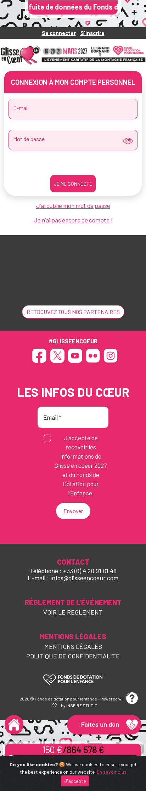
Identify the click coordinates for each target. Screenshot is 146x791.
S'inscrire (92, 33)
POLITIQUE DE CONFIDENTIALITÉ (73, 656)
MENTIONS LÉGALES (73, 646)
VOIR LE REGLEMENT (73, 612)
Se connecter (59, 33)
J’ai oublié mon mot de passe (73, 205)
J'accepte (75, 781)
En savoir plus (112, 772)
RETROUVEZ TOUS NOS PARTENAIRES (73, 311)
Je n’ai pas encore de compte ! (73, 219)
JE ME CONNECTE (73, 184)
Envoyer (73, 510)
